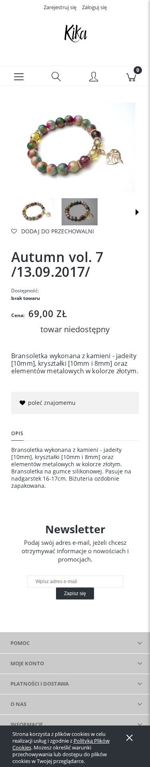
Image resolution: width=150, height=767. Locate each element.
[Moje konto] (94, 77)
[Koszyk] (131, 76)
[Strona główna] (75, 33)
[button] (19, 76)
